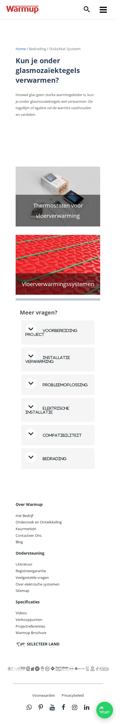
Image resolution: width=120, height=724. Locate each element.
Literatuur (24, 564)
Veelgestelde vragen (32, 577)
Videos (21, 612)
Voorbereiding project (51, 332)
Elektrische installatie (47, 410)
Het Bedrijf (24, 515)
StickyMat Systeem (65, 48)
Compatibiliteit (62, 435)
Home (21, 48)
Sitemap (22, 590)
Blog (19, 541)
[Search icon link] (87, 9)
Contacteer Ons (29, 535)
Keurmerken (26, 528)
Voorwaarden (43, 695)
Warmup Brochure (31, 632)
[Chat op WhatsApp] (104, 710)
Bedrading (37, 48)
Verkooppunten (29, 619)
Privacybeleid (73, 695)
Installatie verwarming (47, 359)
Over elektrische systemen (37, 584)
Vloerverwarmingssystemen (58, 284)
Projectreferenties (30, 626)
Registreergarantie (31, 570)
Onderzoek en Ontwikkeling (39, 522)
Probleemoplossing (65, 385)
